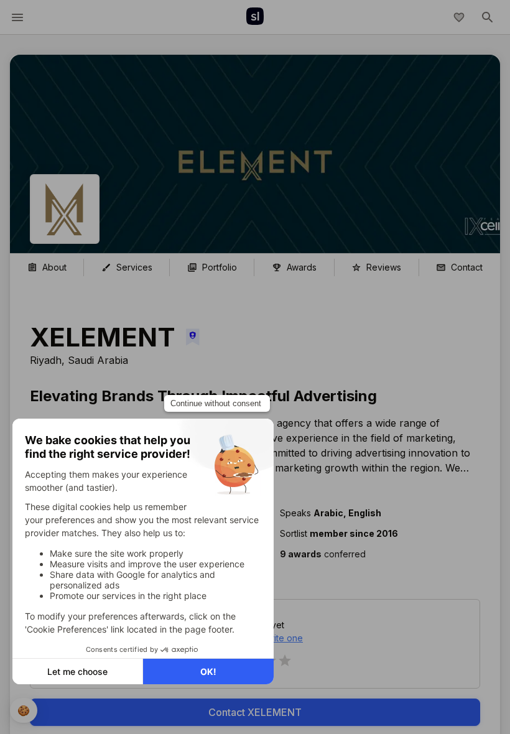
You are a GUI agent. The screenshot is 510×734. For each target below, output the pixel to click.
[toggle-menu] (17, 17)
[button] (370, 554)
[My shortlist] (459, 17)
